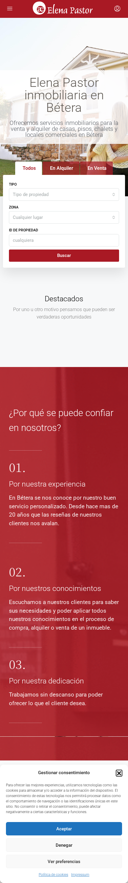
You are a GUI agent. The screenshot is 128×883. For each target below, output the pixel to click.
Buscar (64, 255)
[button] (119, 773)
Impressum (80, 875)
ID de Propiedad (23, 230)
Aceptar (64, 829)
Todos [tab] (29, 168)
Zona (13, 207)
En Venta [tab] (97, 168)
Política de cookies (53, 875)
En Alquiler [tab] (61, 168)
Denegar (64, 845)
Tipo (13, 184)
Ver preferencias (64, 861)
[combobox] (64, 194)
